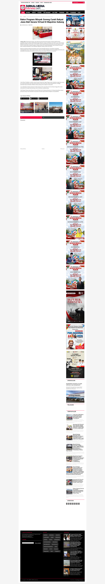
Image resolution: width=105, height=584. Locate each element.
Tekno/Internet (54, 544)
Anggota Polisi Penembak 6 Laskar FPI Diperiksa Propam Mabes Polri (76, 569)
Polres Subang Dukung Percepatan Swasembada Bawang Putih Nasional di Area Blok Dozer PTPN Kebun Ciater (78, 491)
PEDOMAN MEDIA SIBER (48, 2)
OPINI (56, 546)
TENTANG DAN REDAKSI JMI (25, 2)
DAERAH (45, 535)
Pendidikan (61, 12)
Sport (79, 12)
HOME (23, 12)
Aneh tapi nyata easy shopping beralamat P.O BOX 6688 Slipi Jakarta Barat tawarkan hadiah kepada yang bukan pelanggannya (75, 544)
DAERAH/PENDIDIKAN (48, 546)
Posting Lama (62, 148)
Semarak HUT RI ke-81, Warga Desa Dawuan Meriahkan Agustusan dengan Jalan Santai (78, 481)
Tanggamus (57, 551)
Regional (40, 12)
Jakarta (34, 12)
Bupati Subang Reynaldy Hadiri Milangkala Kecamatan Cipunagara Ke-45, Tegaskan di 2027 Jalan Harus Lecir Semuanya (78, 437)
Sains (52, 551)
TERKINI (45, 539)
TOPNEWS (33, 2)
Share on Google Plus (44, 98)
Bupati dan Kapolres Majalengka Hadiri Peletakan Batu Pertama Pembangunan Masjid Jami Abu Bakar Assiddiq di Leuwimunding (78, 458)
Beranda (43, 148)
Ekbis (67, 12)
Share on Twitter (34, 98)
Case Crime (54, 12)
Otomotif (56, 548)
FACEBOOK (37, 2)
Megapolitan (46, 551)
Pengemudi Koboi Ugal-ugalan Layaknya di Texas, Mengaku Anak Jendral (76, 535)
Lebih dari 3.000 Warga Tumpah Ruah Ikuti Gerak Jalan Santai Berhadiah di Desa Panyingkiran (78, 416)
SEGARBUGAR (47, 544)
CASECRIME (46, 537)
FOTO (51, 548)
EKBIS (52, 537)
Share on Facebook (26, 98)
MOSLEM (45, 548)
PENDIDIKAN (56, 539)
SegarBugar (73, 12)
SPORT (50, 539)
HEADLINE (58, 537)
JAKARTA (58, 535)
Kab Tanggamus (47, 12)
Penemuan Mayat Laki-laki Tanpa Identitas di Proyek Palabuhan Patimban (76, 561)
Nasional (28, 12)
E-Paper (41, 2)
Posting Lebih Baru (23, 148)
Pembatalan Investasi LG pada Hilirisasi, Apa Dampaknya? (74, 384)
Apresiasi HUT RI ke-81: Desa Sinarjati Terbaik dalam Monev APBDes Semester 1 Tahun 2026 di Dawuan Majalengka (78, 426)
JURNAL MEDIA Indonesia (33, 579)
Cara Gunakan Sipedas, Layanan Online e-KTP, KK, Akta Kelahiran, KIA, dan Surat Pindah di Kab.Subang (76, 552)
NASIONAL (51, 535)
